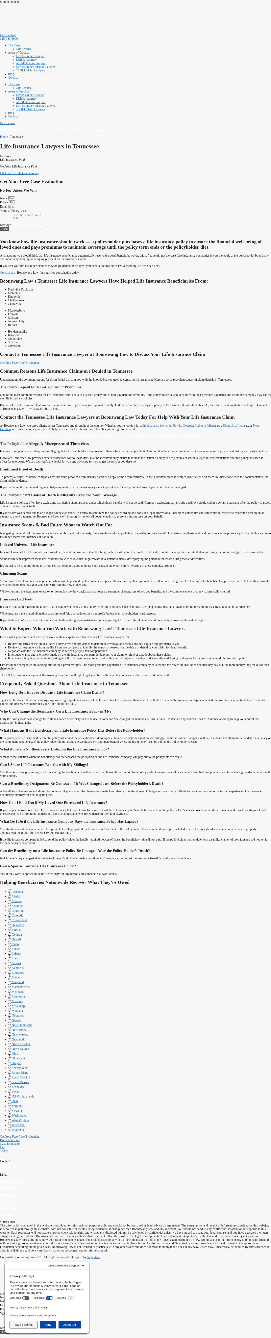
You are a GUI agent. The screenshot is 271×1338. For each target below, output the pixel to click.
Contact (13, 77)
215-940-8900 (9, 1168)
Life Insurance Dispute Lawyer (35, 66)
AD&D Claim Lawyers (30, 63)
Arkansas (242, 425)
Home (4, 136)
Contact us (6, 272)
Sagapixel (93, 1257)
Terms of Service (10, 1208)
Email (4, 206)
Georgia (188, 425)
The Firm (14, 45)
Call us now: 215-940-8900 (9, 36)
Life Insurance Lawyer (30, 56)
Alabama (200, 425)
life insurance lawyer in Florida (161, 425)
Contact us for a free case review (112, 130)
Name (4, 198)
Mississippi (214, 425)
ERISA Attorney (26, 59)
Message (6, 225)
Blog (11, 74)
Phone (4, 202)
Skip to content (9, 1)
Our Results (23, 49)
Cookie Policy (9, 1201)
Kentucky (229, 425)
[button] (135, 692)
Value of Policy (10, 210)
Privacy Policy (9, 1195)
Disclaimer (6, 1215)
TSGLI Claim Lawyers (30, 70)
